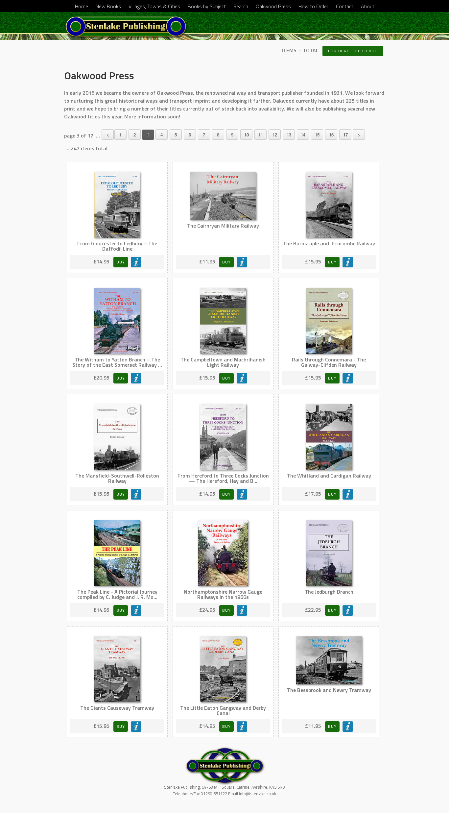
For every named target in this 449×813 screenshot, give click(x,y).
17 (345, 135)
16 (331, 135)
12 (274, 135)
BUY (120, 262)
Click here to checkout (352, 51)
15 (317, 135)
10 (246, 135)
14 (303, 135)
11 (260, 135)
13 (289, 135)
